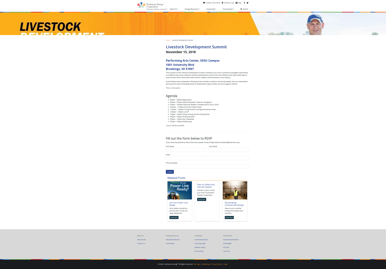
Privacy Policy (216, 264)
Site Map (197, 264)
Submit (169, 172)
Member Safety (200, 247)
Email (168, 155)
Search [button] (245, 9)
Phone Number (172, 163)
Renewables (227, 243)
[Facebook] (244, 3)
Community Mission (201, 240)
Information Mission (173, 240)
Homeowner (170, 243)
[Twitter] (247, 3)
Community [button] (210, 9)
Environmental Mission (231, 240)
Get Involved (199, 251)
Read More (174, 217)
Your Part (226, 251)
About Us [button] (173, 9)
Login (225, 264)
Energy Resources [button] (191, 9)
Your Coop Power (152, 6)
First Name (170, 146)
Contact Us (141, 243)
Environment (227, 236)
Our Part (226, 247)
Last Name (213, 146)
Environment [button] (228, 9)
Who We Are (141, 240)
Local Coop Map (200, 243)
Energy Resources (172, 236)
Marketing (205, 264)
